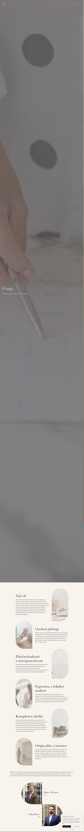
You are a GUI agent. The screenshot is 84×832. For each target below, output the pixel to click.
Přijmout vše (66, 826)
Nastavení (72, 828)
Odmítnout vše (76, 826)
